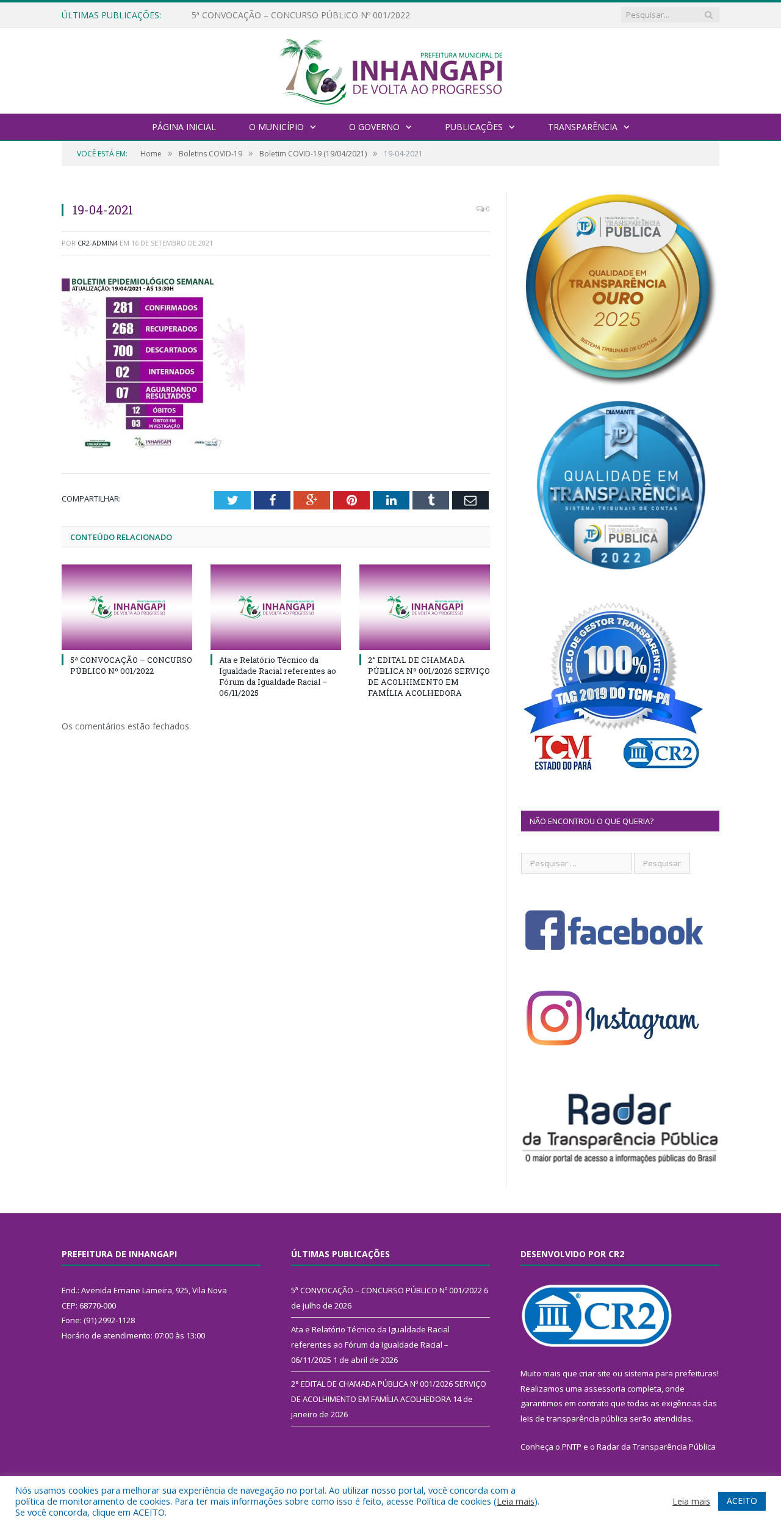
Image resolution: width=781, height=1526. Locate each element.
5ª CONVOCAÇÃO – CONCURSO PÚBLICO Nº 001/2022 (131, 665)
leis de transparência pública (574, 1418)
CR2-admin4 (97, 242)
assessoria (604, 1388)
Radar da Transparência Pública (656, 1446)
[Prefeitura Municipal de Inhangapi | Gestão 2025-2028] (390, 69)
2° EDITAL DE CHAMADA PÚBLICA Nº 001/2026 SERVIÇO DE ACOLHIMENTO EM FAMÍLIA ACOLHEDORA (429, 676)
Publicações (474, 127)
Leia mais (515, 1501)
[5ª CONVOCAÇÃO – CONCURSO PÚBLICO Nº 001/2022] (127, 607)
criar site (595, 1373)
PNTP (571, 1446)
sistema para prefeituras (670, 1373)
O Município (276, 127)
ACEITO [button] (742, 1500)
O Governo (374, 127)
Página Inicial (184, 127)
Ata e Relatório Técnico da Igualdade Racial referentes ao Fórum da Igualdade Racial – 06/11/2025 (332, 15)
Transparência (582, 127)
